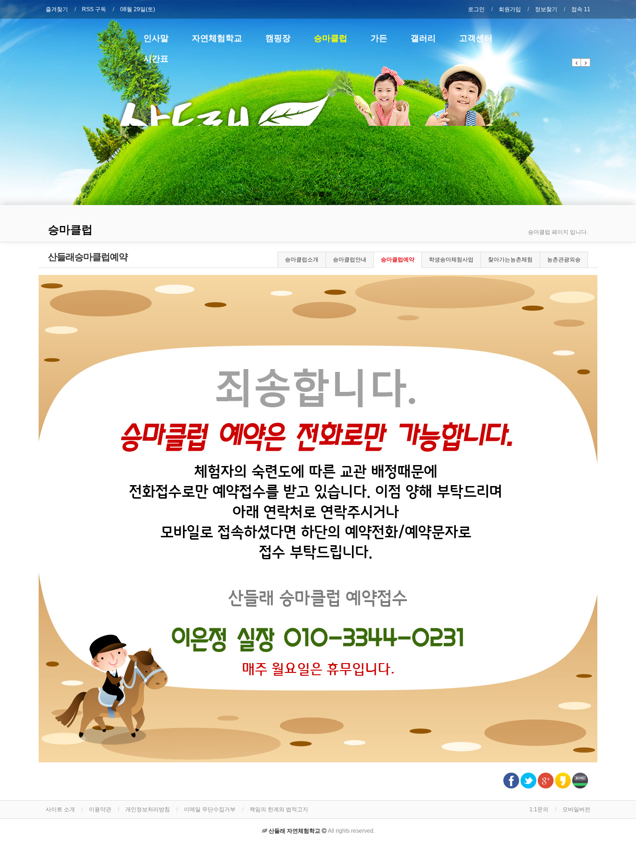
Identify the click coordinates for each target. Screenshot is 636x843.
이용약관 (100, 809)
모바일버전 (576, 809)
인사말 (156, 38)
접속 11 (580, 9)
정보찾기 (546, 9)
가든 (379, 38)
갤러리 (423, 38)
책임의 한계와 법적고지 (279, 809)
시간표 (156, 58)
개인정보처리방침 (147, 809)
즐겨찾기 (57, 9)
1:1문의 (538, 809)
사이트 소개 (60, 809)
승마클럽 (330, 38)
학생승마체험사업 (451, 259)
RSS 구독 (94, 9)
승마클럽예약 (397, 259)
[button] (576, 62)
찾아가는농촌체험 (510, 259)
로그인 (476, 9)
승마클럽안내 (349, 259)
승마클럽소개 (301, 259)
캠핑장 (278, 38)
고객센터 (476, 38)
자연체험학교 (217, 38)
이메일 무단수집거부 (210, 809)
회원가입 (510, 9)
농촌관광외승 (564, 259)
